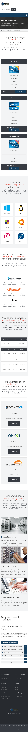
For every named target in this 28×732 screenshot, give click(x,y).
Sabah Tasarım (16, 725)
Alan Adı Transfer (19, 680)
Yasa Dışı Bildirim (4, 698)
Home (4, 30)
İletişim (16, 687)
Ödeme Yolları (4, 689)
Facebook (19, 696)
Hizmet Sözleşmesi (5, 696)
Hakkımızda (3, 687)
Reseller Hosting (4, 680)
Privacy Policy (4, 700)
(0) (14, 9)
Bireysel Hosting (4, 678)
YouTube (19, 698)
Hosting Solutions (9, 30)
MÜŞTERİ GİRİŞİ (7, 9)
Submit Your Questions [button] (10, 642)
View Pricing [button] (14, 423)
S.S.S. (16, 689)
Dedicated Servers (17, 30)
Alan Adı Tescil (18, 678)
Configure (21, 92)
